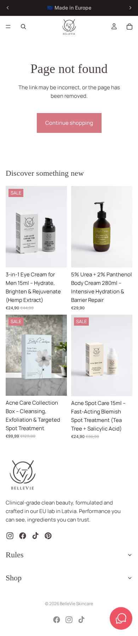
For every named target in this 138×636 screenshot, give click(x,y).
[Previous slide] (8, 8)
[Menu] (8, 26)
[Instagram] (69, 619)
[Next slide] (130, 8)
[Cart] (129, 26)
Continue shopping (69, 122)
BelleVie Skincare (76, 604)
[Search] (23, 26)
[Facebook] (56, 619)
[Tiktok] (81, 619)
